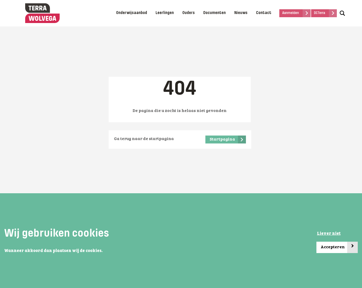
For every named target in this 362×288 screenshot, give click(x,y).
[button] (104, 251)
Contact (263, 13)
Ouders (188, 13)
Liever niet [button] (329, 234)
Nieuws (241, 13)
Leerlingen (165, 13)
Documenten (214, 13)
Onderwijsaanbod (131, 13)
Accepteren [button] (337, 246)
